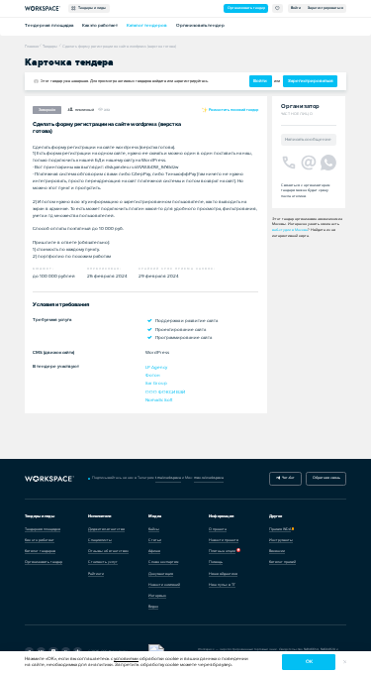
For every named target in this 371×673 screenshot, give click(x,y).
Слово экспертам (163, 562)
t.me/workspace (168, 478)
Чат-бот (287, 478)
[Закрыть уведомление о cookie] (344, 662)
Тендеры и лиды (91, 8)
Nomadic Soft (158, 399)
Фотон (152, 375)
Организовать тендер (246, 8)
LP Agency (156, 367)
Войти (296, 8)
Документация (160, 574)
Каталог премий (282, 562)
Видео (153, 607)
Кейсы (153, 529)
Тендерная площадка (49, 25)
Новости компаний (164, 585)
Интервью (157, 596)
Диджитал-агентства (106, 529)
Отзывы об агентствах (108, 551)
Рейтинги (96, 574)
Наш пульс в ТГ (222, 585)
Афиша (154, 551)
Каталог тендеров (147, 25)
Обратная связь (326, 478)
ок (309, 661)
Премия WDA (280, 529)
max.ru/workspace (209, 478)
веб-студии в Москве (290, 230)
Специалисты (100, 540)
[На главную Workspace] (50, 479)
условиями (126, 658)
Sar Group (156, 383)
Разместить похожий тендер (233, 109)
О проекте (218, 529)
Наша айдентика (223, 574)
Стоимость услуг (103, 562)
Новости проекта (223, 540)
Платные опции (222, 551)
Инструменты (281, 540)
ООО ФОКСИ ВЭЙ (165, 392)
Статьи (154, 540)
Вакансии (277, 551)
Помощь (216, 562)
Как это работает (100, 25)
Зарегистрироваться (325, 8)
